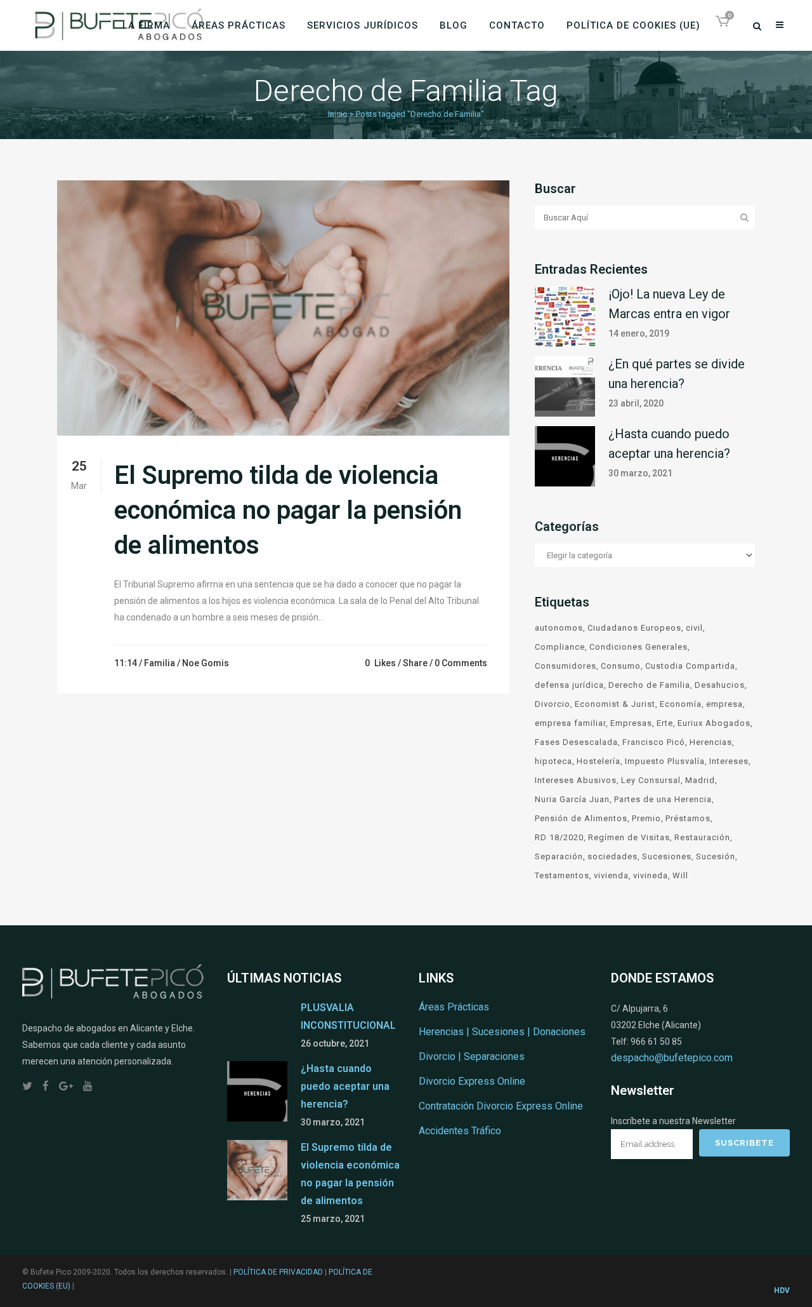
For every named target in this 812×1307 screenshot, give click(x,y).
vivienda (611, 875)
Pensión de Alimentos (581, 818)
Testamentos (562, 875)
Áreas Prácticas (454, 1007)
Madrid (700, 780)
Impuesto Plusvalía (665, 761)
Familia (159, 663)
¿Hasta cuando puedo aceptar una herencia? (345, 1086)
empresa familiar (570, 723)
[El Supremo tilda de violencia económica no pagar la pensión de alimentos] (283, 307)
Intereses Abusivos (576, 780)
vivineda (650, 875)
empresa (724, 704)
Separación (559, 856)
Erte (665, 723)
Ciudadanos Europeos (634, 628)
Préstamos (687, 818)
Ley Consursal (651, 780)
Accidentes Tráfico (460, 1131)
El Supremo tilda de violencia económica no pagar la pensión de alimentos (288, 510)
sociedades (612, 856)
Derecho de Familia (649, 685)
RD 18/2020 (559, 837)
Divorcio (552, 704)
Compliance (560, 647)
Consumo (621, 666)
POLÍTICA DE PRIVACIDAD (278, 1272)
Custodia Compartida (690, 666)
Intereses (729, 761)
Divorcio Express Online (472, 1081)
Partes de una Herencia (663, 799)
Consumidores (565, 666)
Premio (646, 818)
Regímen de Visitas (629, 837)
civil (694, 628)
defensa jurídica (569, 685)
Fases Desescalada (576, 742)
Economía (681, 704)
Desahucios (720, 685)
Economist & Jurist (615, 704)
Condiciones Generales (638, 647)
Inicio (338, 114)
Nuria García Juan (572, 799)
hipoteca (553, 761)
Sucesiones (666, 856)
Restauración (702, 837)
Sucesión (715, 856)
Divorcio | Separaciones (472, 1056)
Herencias (711, 742)
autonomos (559, 628)
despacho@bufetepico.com (672, 1058)
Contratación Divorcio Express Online (501, 1106)
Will (680, 875)
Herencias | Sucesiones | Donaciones (502, 1032)
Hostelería (598, 761)
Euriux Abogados (714, 723)
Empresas (631, 723)
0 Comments (461, 663)
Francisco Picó (653, 742)
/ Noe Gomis (203, 663)
